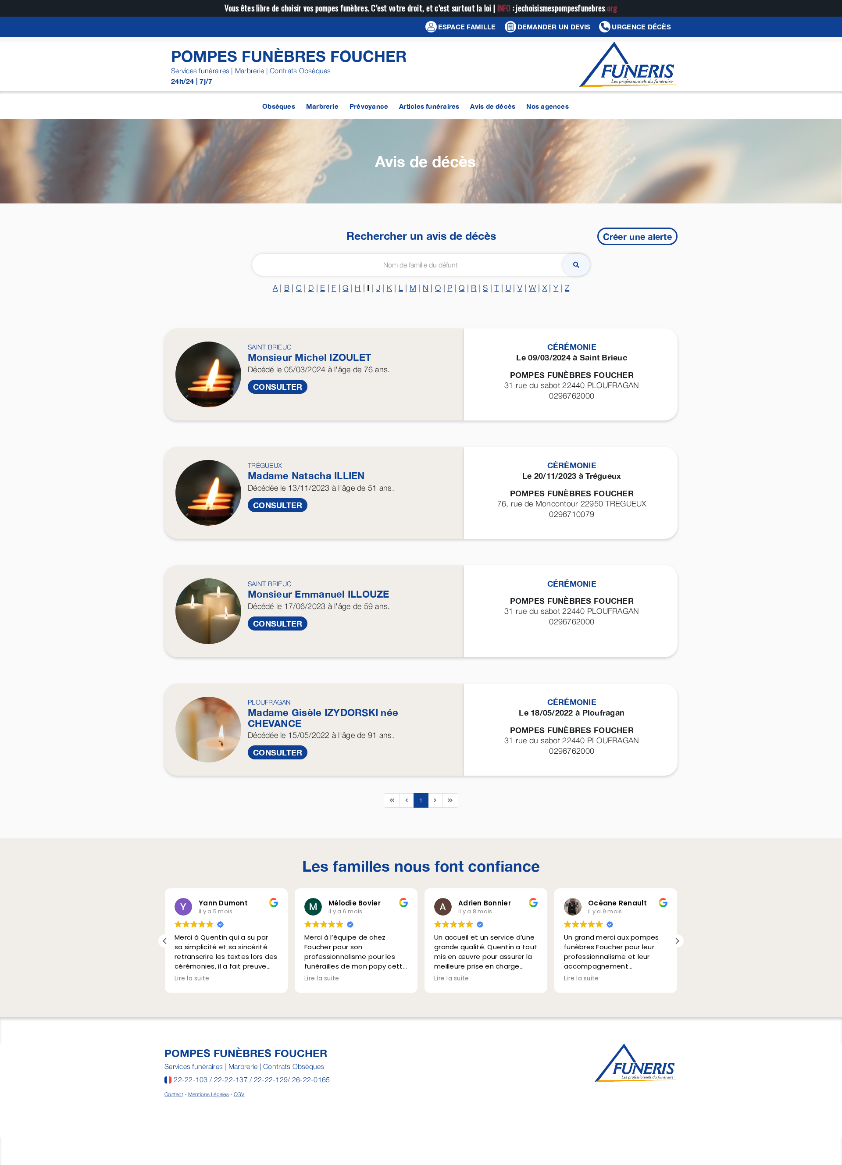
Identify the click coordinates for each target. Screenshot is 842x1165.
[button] (677, 941)
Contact (173, 1094)
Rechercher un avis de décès (421, 235)
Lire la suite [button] (192, 979)
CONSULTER (277, 387)
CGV (239, 1094)
